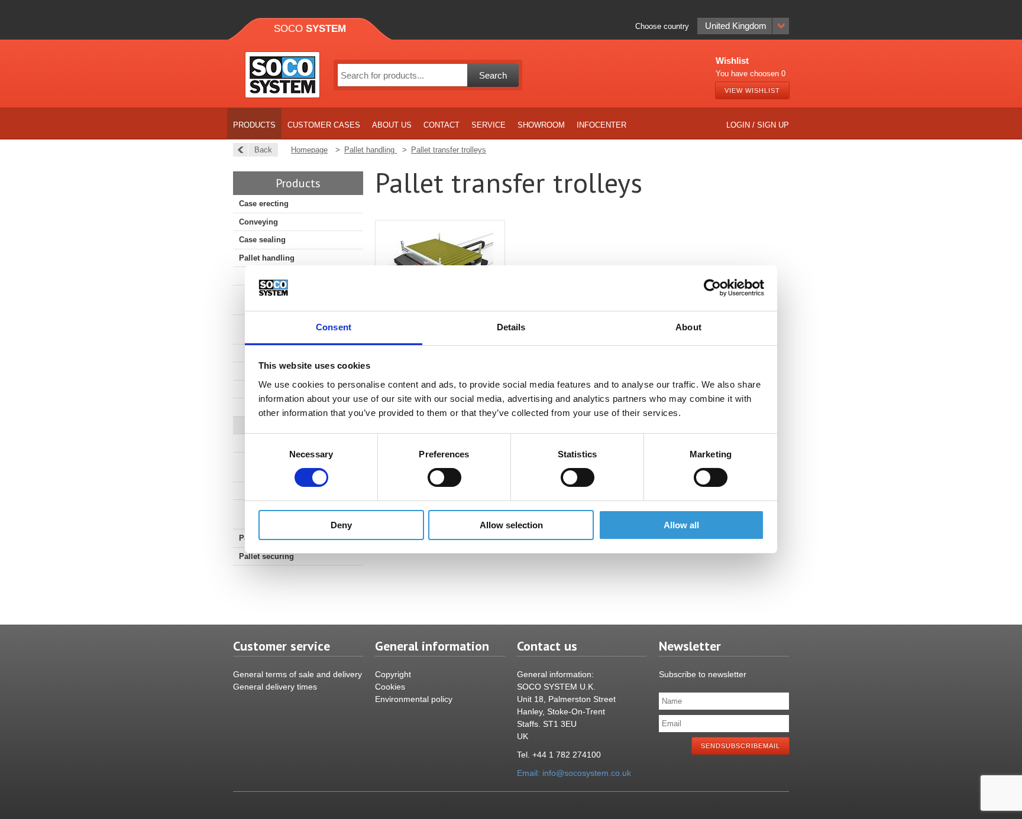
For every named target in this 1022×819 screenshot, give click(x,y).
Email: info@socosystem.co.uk (574, 773)
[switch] (444, 477)
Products (254, 125)
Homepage (309, 149)
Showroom (541, 125)
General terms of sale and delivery (297, 674)
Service (488, 125)
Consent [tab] (333, 327)
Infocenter (601, 125)
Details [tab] (511, 327)
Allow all (681, 525)
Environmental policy (413, 699)
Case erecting (264, 203)
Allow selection (511, 525)
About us (392, 125)
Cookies (390, 686)
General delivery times (275, 686)
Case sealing (262, 239)
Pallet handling (267, 258)
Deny (341, 525)
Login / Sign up (757, 125)
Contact (441, 125)
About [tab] (688, 327)
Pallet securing (266, 556)
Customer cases (323, 125)
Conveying (258, 221)
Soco (310, 28)
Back (263, 149)
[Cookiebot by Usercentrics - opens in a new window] (712, 288)
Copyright (393, 674)
